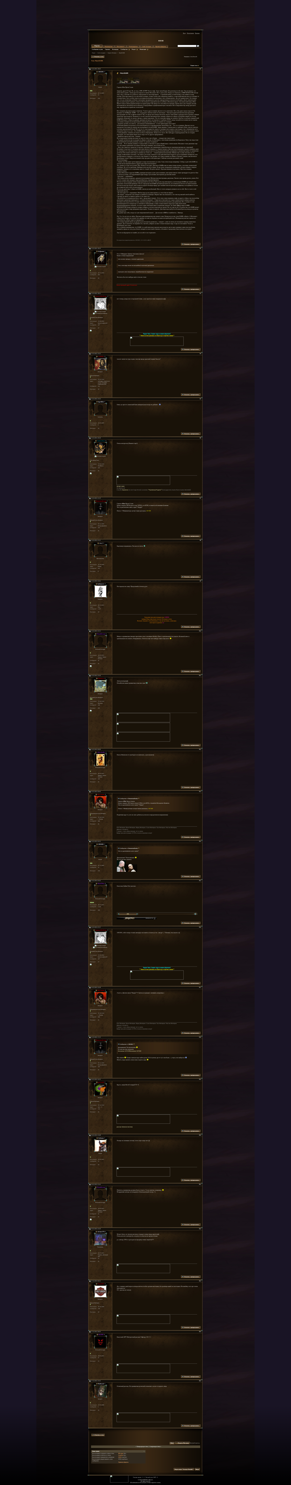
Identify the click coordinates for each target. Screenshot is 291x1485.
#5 (200, 399)
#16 (200, 927)
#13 (200, 791)
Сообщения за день (97, 49)
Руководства (108, 46)
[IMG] (120, 1457)
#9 (200, 581)
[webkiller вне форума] (100, 364)
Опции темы (194, 65)
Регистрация (190, 33)
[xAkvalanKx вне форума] (100, 760)
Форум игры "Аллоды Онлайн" (184, 1469)
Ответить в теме (99, 56)
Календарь (115, 49)
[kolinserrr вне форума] (100, 591)
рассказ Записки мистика (125, 1127)
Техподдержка (133, 46)
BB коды (120, 1453)
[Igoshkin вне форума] (100, 409)
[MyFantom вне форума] (100, 802)
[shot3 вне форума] (100, 551)
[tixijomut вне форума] (100, 259)
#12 (200, 749)
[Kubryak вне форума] (100, 1391)
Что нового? (120, 46)
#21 (200, 1184)
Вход (184, 33)
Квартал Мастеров (112, 53)
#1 (200, 69)
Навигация (143, 49)
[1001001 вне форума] (100, 79)
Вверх (172, 1443)
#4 (200, 353)
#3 (200, 293)
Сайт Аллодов (146, 46)
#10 (200, 631)
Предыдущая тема (142, 1446)
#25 (200, 1381)
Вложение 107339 (124, 1051)
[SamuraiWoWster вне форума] (100, 304)
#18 (200, 1037)
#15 (200, 880)
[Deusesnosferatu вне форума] (100, 509)
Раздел (134, 49)
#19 (200, 1079)
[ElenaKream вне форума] (100, 641)
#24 (200, 1331)
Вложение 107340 (135, 1051)
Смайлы (120, 1455)
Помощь (197, 33)
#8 (200, 540)
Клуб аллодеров (101, 53)
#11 (200, 675)
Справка (107, 49)
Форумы (97, 46)
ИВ (128, 914)
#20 (200, 1135)
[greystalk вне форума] (100, 1090)
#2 (200, 248)
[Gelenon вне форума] (100, 1146)
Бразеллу (125, 490)
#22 (200, 1229)
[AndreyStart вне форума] (100, 448)
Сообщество (124, 49)
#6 (200, 438)
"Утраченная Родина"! (155, 490)
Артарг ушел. (121, 486)
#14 (200, 841)
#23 (200, 1281)
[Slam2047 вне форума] (100, 1291)
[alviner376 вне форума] (100, 1239)
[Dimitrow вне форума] (100, 686)
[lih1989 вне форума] (100, 1342)
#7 (200, 498)
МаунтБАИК (99, 61)
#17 (200, 987)
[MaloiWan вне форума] (100, 891)
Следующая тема (154, 1446)
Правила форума (160, 46)
